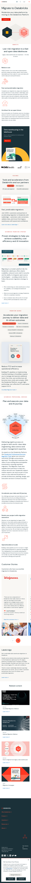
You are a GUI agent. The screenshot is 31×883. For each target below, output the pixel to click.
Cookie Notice (9, 868)
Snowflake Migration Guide (9, 390)
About (3, 828)
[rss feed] (10, 855)
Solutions (4, 820)
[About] (6, 828)
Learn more (5, 303)
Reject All (10, 878)
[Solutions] (8, 820)
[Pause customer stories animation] (29, 167)
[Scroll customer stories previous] (13, 640)
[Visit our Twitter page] (8, 855)
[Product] (7, 816)
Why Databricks (6, 812)
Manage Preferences (15, 874)
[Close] (28, 859)
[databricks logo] (6, 808)
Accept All (21, 878)
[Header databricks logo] (4, 1)
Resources (4, 824)
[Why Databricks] (11, 812)
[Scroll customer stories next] (18, 640)
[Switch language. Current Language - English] (17, 2)
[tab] (10, 186)
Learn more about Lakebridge (9, 224)
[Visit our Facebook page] (5, 855)
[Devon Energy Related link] (16, 167)
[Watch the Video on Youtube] (15, 855)
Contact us (6, 19)
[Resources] (8, 824)
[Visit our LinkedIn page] (2, 855)
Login (24, 1)
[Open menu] (29, 1)
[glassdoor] (13, 855)
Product (4, 816)
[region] (16, 870)
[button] (20, 2)
